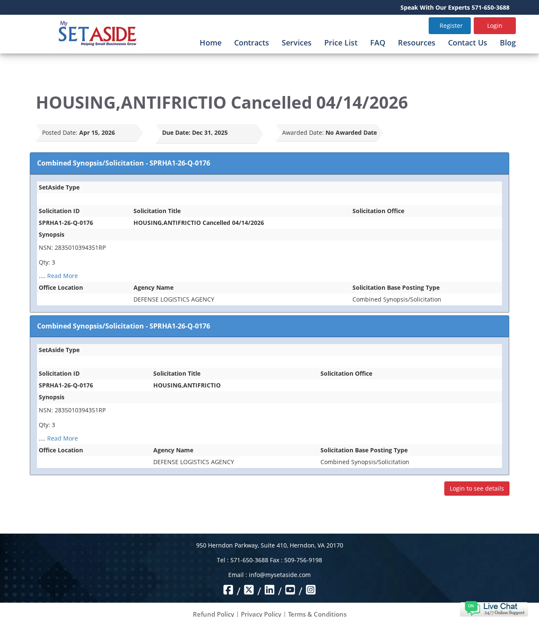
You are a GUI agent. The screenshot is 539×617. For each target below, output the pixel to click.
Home (210, 42)
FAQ (377, 42)
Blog (508, 42)
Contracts (251, 42)
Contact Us (467, 42)
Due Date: (176, 132)
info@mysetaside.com (280, 575)
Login (494, 25)
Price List (341, 42)
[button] (494, 608)
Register (451, 25)
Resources (416, 42)
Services (297, 42)
